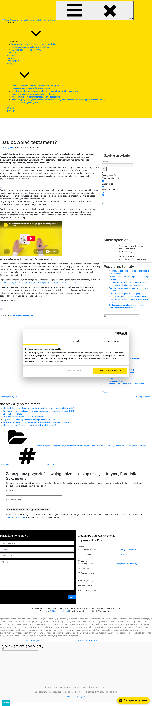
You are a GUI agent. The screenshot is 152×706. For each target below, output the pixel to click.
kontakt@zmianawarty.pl (128, 549)
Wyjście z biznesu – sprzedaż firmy (26, 50)
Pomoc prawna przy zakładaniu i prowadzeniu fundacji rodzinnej (37, 85)
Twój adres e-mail (14, 500)
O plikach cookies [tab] (111, 341)
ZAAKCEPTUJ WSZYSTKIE (110, 371)
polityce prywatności (15, 517)
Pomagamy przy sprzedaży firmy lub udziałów (30, 88)
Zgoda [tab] (40, 341)
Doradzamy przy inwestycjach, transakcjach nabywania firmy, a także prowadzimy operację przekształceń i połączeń (59, 100)
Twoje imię (11, 490)
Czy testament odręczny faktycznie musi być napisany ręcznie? (29, 419)
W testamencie (115, 378)
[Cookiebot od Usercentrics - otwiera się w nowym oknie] (116, 333)
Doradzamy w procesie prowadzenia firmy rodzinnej (33, 94)
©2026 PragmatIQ (34, 640)
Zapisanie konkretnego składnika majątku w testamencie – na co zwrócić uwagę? (36, 422)
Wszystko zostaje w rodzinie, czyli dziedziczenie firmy (34, 44)
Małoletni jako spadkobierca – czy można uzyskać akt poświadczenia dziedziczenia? (38, 408)
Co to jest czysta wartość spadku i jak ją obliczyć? (24, 417)
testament (49, 464)
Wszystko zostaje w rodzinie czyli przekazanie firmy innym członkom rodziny (70, 446)
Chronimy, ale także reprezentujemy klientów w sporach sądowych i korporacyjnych (45, 91)
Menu (130, 18)
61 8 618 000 (126, 554)
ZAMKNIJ (6, 703)
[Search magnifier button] (104, 169)
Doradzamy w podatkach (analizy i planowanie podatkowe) (35, 97)
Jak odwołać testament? (13, 414)
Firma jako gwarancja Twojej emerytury (124, 294)
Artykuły (110, 446)
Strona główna (7, 147)
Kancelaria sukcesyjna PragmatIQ (25, 102)
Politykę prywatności (59, 611)
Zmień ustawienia (74, 371)
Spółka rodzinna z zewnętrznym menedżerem (30, 47)
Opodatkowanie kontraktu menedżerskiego (126, 384)
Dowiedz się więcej (76, 696)
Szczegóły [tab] (76, 341)
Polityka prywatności (87, 640)
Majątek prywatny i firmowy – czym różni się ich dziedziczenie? (29, 425)
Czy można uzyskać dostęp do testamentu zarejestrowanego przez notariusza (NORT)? (39, 282)
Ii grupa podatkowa (116, 381)
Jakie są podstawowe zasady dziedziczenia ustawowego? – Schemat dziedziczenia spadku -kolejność (129, 299)
